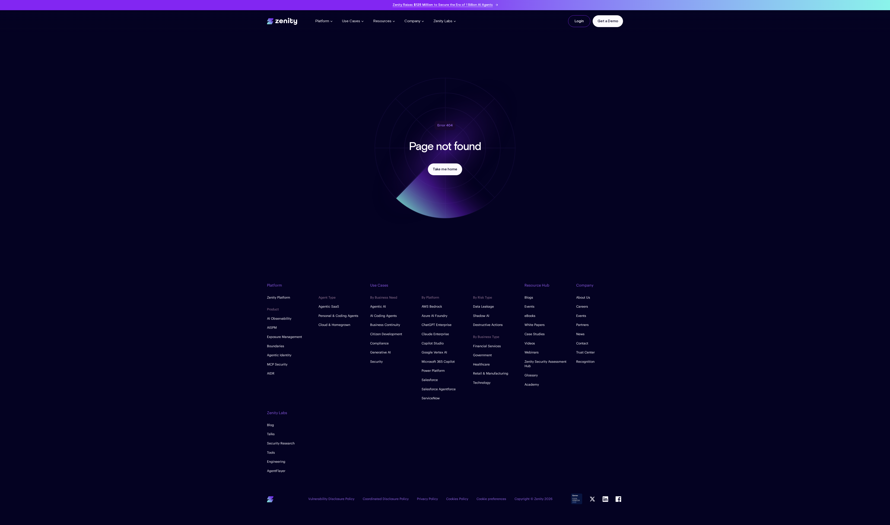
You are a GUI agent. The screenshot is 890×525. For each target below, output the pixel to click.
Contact (582, 343)
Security (376, 361)
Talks (271, 434)
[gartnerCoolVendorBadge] (576, 499)
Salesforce (430, 380)
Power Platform (433, 371)
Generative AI (380, 352)
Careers (582, 306)
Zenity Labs (442, 21)
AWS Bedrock (432, 306)
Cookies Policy (457, 499)
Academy (531, 384)
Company (412, 21)
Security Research (281, 443)
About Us (583, 297)
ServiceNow (431, 398)
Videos (529, 343)
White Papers (534, 325)
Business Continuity (385, 325)
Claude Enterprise (435, 334)
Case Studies (534, 334)
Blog (270, 425)
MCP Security (277, 364)
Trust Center (585, 352)
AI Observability (279, 318)
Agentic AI (378, 306)
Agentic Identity (279, 355)
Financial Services (487, 346)
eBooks (529, 316)
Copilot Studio (433, 343)
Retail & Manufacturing (490, 373)
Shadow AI (481, 316)
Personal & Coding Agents (338, 316)
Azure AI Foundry (434, 316)
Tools (271, 452)
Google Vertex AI (434, 352)
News (580, 334)
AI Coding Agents (383, 316)
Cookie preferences (491, 499)
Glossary (531, 375)
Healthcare (481, 364)
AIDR (270, 373)
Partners (582, 325)
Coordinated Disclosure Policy (386, 499)
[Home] (282, 20)
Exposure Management (284, 337)
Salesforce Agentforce (439, 389)
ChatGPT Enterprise (436, 325)
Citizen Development (386, 334)
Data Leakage (483, 306)
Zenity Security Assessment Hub (545, 363)
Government (482, 355)
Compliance (379, 343)
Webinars (531, 352)
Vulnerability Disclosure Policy (331, 499)
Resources (382, 21)
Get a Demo (608, 21)
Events (529, 306)
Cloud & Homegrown (334, 325)
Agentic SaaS (328, 306)
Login (579, 21)
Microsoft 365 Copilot (438, 361)
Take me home (445, 169)
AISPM (272, 327)
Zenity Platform (278, 297)
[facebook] (618, 499)
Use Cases (351, 21)
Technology (481, 383)
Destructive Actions (488, 325)
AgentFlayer (276, 471)
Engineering (276, 461)
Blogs (528, 297)
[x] (592, 499)
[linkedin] (605, 499)
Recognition (585, 361)
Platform (322, 21)
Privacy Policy (427, 499)
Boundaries (275, 346)
